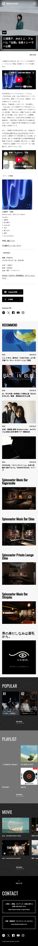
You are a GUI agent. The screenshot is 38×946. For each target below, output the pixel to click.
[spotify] (3, 314)
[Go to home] (10, 3)
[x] (8, 314)
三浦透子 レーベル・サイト (12, 245)
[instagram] (23, 314)
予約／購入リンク (9, 241)
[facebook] (13, 314)
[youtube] (18, 314)
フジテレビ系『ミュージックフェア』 (16, 133)
